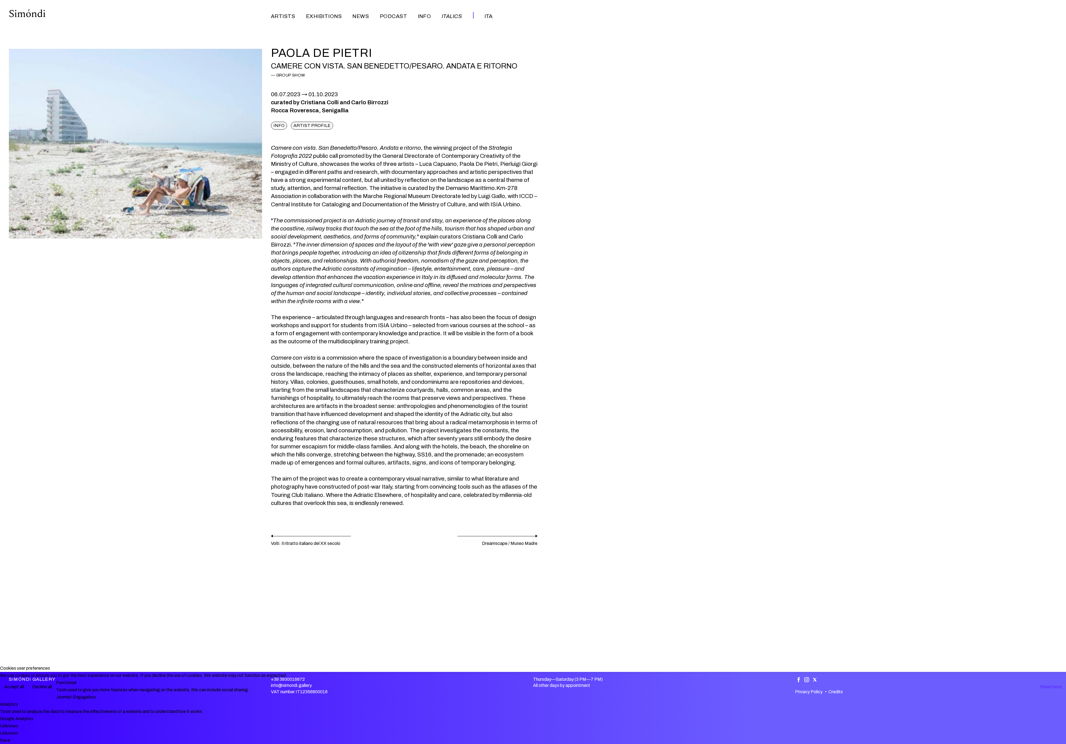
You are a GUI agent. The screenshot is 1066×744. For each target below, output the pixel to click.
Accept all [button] (14, 686)
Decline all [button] (42, 686)
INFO (279, 125)
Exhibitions (324, 16)
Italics (452, 16)
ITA (488, 16)
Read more (1051, 686)
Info (424, 16)
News (360, 16)
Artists (283, 16)
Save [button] (5, 740)
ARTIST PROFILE (312, 125)
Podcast (393, 16)
